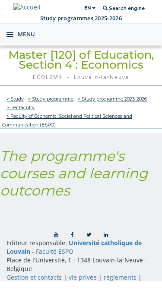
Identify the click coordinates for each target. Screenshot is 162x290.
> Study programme (50, 99)
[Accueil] (27, 7)
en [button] (88, 8)
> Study (15, 99)
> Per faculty (20, 107)
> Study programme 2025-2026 (112, 99)
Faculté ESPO (54, 251)
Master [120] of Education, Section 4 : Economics (81, 60)
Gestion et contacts (34, 277)
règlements (120, 277)
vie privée (83, 277)
